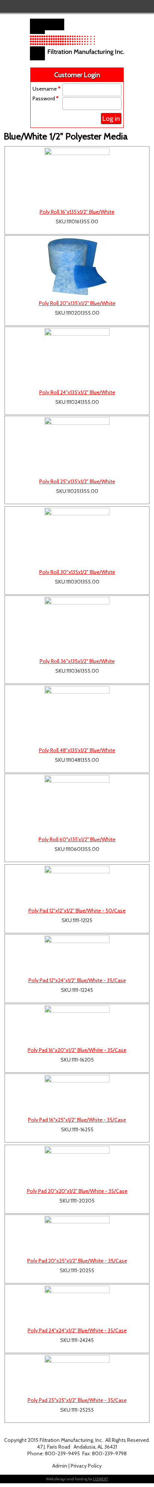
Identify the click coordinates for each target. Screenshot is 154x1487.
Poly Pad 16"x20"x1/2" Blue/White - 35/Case (77, 1050)
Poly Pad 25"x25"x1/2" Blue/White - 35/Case (77, 1400)
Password (46, 98)
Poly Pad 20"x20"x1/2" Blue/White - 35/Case (77, 1191)
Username (47, 88)
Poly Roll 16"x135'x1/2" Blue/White (77, 211)
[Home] (77, 58)
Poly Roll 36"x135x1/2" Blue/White (77, 661)
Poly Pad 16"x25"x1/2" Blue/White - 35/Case (77, 1119)
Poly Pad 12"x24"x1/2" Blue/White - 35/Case (77, 980)
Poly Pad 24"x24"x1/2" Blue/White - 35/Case (77, 1330)
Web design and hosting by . (77, 1479)
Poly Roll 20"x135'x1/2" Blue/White (77, 303)
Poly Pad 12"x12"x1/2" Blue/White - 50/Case (77, 910)
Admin (59, 1465)
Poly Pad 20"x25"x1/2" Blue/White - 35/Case (77, 1260)
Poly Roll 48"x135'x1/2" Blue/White (77, 750)
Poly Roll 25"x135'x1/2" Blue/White (77, 481)
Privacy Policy (86, 1465)
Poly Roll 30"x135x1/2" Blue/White (77, 572)
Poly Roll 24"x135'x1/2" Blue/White (77, 392)
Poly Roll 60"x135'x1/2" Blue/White (77, 839)
